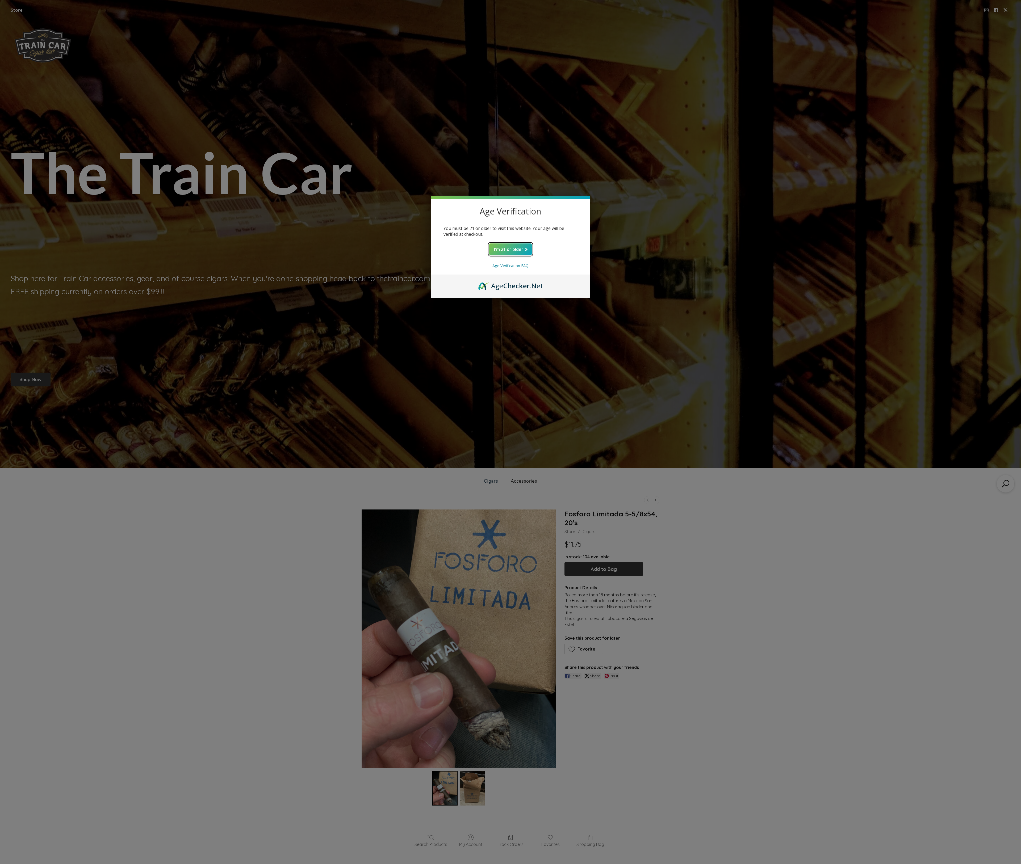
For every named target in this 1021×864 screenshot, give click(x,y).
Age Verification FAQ (510, 265)
